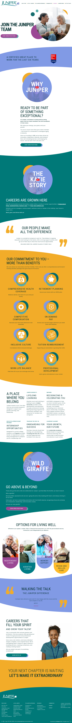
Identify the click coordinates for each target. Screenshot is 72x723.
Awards (3, 711)
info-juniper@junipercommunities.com (24, 721)
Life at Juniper (30, 3)
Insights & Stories (41, 709)
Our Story (24, 3)
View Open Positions (9, 36)
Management (5, 709)
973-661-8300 (11, 721)
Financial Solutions (41, 706)
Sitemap (3, 713)
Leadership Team (6, 708)
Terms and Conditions (7, 716)
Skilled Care (61, 568)
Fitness (27, 709)
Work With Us (16, 655)
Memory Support (44, 562)
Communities (49, 3)
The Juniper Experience (40, 3)
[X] (5, 721)
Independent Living (10, 562)
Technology (28, 713)
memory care (23, 206)
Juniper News (61, 3)
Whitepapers (40, 705)
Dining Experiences (29, 708)
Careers (55, 3)
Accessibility (4, 712)
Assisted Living (27, 568)
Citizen (58, 721)
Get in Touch (68, 3)
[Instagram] (3, 721)
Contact (50, 707)
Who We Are (4, 705)
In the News (39, 708)
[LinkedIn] (6, 721)
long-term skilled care (37, 206)
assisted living (14, 206)
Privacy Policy (5, 715)
